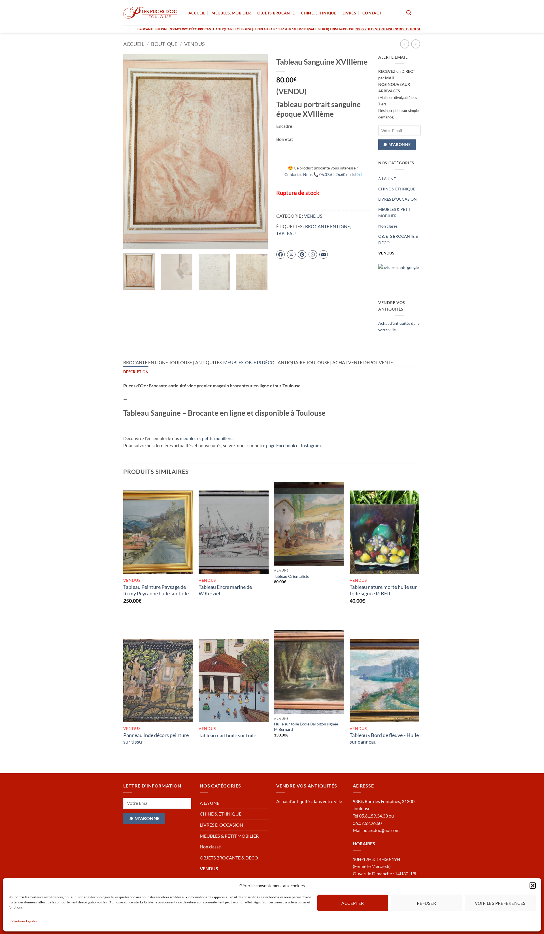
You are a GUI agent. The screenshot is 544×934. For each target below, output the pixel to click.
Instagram (311, 445)
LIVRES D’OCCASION (397, 199)
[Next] (258, 151)
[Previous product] (415, 43)
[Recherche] (408, 13)
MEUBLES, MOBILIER (231, 12)
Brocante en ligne (327, 226)
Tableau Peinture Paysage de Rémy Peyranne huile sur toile (156, 590)
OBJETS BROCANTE (276, 12)
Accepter (352, 902)
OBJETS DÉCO (260, 362)
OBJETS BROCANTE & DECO (398, 239)
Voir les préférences (500, 902)
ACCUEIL (196, 12)
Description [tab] (135, 372)
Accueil (133, 44)
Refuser (426, 902)
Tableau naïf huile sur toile (227, 735)
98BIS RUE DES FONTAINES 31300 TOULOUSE (388, 29)
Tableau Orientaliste (291, 576)
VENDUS (194, 44)
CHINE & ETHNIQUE (396, 188)
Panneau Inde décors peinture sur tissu (156, 738)
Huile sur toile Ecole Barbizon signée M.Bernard (306, 726)
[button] (533, 885)
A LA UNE (387, 178)
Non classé (387, 226)
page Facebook (280, 445)
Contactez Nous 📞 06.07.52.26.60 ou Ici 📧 (323, 174)
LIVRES (349, 12)
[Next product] (404, 43)
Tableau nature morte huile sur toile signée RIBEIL (383, 590)
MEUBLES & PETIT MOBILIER (394, 212)
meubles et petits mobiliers (206, 438)
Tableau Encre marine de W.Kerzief (225, 590)
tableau (286, 233)
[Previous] (133, 151)
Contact (371, 12)
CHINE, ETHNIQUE (318, 12)
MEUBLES (233, 362)
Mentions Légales (24, 921)
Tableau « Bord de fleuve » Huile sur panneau (384, 738)
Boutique (164, 44)
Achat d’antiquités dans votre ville (309, 801)
